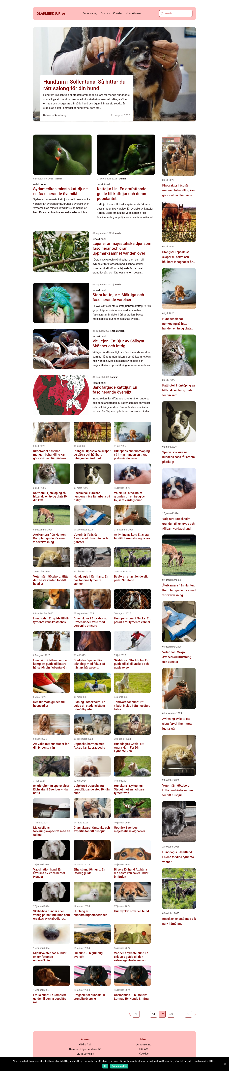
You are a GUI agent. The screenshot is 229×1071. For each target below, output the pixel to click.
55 (188, 1014)
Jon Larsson (118, 330)
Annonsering (89, 13)
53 (171, 1014)
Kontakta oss (133, 13)
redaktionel (39, 184)
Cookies (118, 13)
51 (153, 1014)
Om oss (105, 13)
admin (58, 178)
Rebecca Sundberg (54, 115)
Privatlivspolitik (119, 1066)
